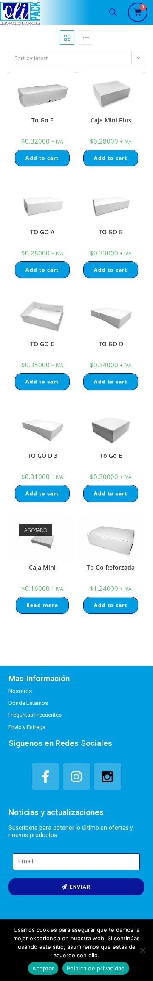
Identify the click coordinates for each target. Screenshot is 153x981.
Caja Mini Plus (111, 120)
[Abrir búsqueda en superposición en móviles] (113, 12)
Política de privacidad (96, 968)
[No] (142, 950)
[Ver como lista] (86, 37)
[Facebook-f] (45, 776)
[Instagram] (76, 776)
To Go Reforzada (111, 567)
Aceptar (43, 968)
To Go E (111, 456)
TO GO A (42, 232)
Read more (42, 605)
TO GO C (42, 344)
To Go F (42, 120)
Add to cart (42, 157)
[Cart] (137, 12)
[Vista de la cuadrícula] (67, 37)
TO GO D (111, 344)
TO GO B (111, 232)
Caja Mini (42, 567)
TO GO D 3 (42, 456)
